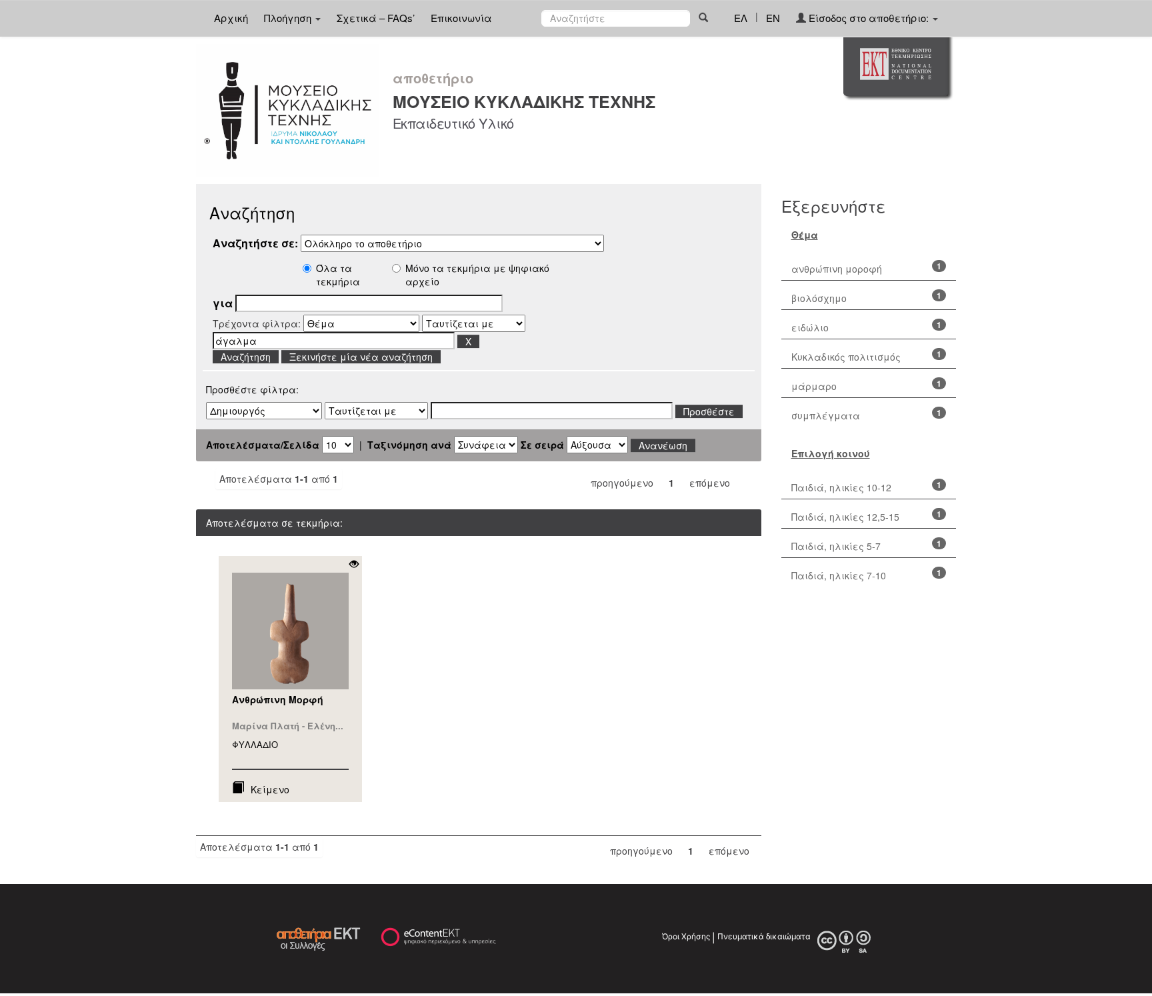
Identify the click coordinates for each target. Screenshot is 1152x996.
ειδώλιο (810, 327)
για (223, 303)
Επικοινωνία (461, 18)
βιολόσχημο (819, 298)
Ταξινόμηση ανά (409, 444)
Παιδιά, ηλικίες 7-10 (838, 575)
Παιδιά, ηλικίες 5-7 (836, 546)
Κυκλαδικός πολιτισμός (846, 356)
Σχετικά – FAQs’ (376, 18)
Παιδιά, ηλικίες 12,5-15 (845, 516)
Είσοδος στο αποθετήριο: (868, 18)
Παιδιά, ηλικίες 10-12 (841, 487)
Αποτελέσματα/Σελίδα (262, 444)
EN (773, 18)
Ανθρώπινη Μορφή (277, 699)
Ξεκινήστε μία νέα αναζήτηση (361, 356)
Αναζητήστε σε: (255, 243)
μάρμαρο (814, 386)
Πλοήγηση (289, 18)
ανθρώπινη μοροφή (836, 268)
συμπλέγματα (825, 415)
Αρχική (231, 18)
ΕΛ (740, 18)
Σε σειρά (542, 444)
